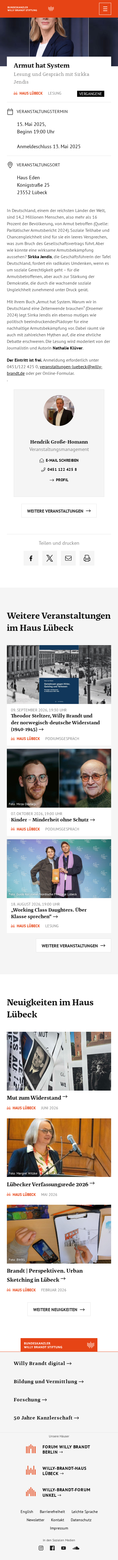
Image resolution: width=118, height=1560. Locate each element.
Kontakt (57, 1519)
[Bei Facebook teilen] (31, 558)
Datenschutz (81, 1519)
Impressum (59, 1528)
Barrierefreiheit (52, 1511)
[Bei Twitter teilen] (49, 558)
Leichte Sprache (85, 1511)
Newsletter (35, 1519)
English (27, 1511)
